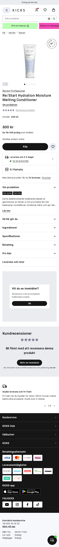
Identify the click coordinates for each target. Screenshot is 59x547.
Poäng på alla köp (29, 2)
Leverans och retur (13, 262)
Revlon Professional (13, 90)
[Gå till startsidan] (19, 10)
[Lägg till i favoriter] (53, 146)
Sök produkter (12, 18)
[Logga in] (37, 10)
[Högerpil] (54, 405)
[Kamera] (49, 18)
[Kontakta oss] (52, 540)
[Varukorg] (54, 10)
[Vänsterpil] (44, 405)
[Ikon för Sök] (54, 18)
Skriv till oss (8, 526)
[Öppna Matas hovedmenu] (6, 10)
